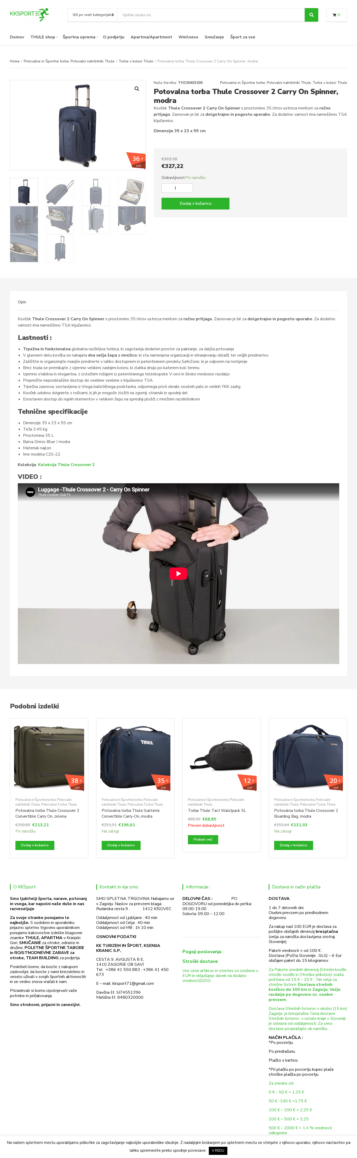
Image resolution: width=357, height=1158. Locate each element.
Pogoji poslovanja (201, 951)
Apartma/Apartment (151, 37)
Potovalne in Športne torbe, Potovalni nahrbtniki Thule (69, 61)
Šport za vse (242, 37)
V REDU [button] (218, 1150)
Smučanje (214, 37)
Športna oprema (79, 37)
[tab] (22, 302)
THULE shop (42, 37)
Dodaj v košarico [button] (35, 845)
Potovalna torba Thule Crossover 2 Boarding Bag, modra (306, 813)
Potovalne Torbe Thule (59, 804)
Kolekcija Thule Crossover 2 (66, 465)
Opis (22, 302)
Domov (17, 37)
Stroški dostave (200, 961)
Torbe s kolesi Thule (136, 61)
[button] (137, 89)
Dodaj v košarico (195, 203)
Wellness (188, 37)
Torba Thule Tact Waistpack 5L (217, 810)
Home (15, 61)
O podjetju (113, 37)
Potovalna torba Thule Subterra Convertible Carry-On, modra (130, 813)
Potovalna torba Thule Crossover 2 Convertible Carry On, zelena (47, 813)
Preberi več (203, 839)
